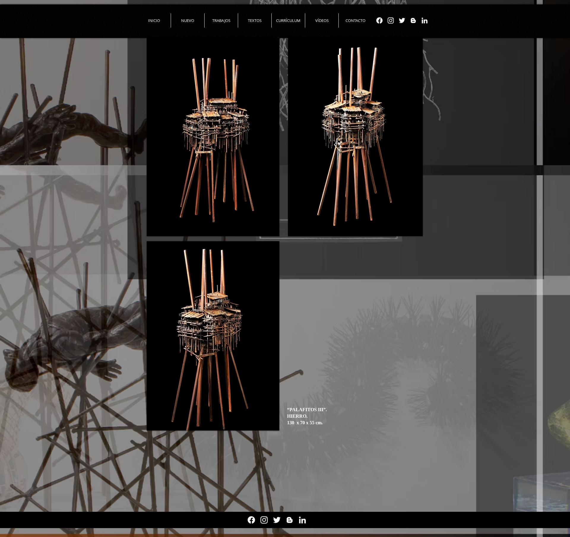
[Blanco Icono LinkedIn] (424, 20)
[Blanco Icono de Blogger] (413, 20)
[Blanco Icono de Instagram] (391, 20)
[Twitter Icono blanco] (402, 20)
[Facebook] (379, 20)
